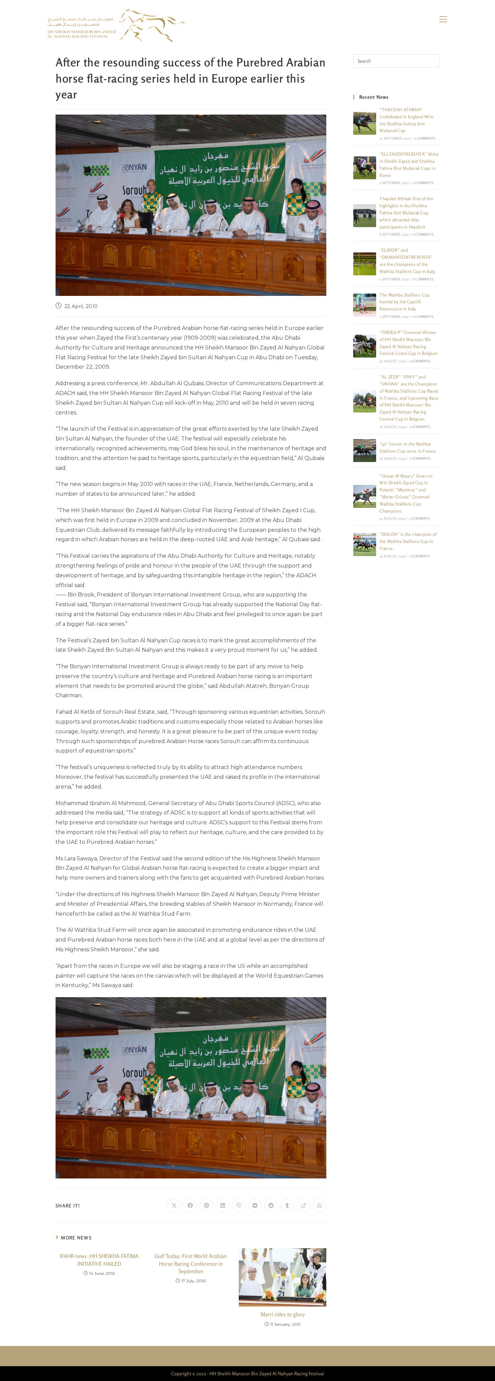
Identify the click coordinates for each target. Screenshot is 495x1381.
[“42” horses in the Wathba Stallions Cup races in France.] (364, 450)
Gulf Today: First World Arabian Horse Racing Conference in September (191, 1264)
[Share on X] (174, 1206)
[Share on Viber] (238, 1206)
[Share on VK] (255, 1206)
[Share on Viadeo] (303, 1206)
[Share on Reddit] (271, 1206)
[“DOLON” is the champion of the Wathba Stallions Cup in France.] (364, 544)
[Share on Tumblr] (287, 1206)
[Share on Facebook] (190, 1206)
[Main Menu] (443, 19)
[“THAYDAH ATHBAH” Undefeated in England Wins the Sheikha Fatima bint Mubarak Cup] (364, 123)
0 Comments (424, 138)
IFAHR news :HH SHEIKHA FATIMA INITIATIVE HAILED (99, 1260)
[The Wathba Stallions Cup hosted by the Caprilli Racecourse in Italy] (364, 305)
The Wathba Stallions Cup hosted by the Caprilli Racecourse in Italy (405, 302)
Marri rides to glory (283, 1314)
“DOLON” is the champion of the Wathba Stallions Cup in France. (408, 541)
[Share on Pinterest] (206, 1206)
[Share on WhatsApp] (319, 1206)
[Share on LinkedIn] (222, 1206)
